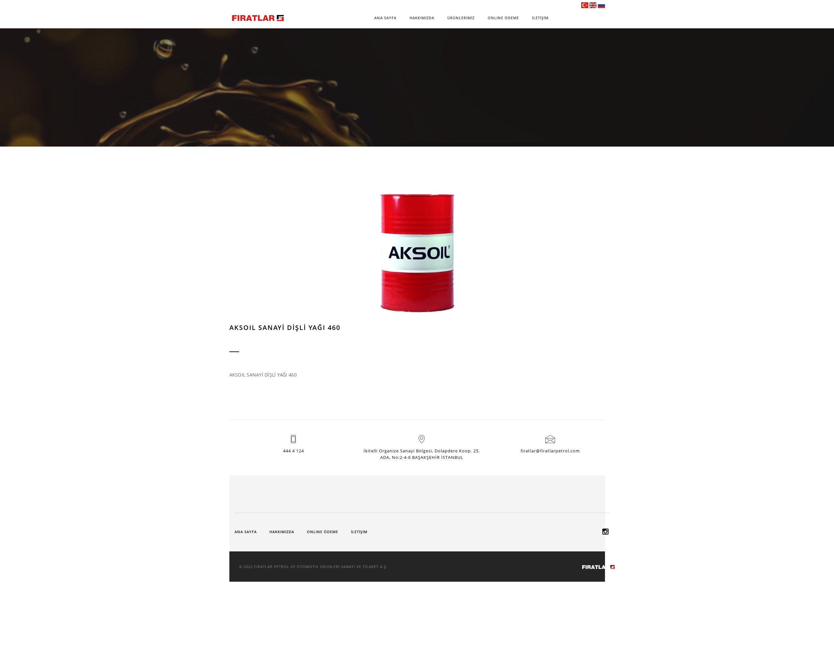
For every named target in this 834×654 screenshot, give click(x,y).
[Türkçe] (584, 5)
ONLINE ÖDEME (503, 17)
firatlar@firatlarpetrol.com (550, 451)
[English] (593, 5)
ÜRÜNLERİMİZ (461, 17)
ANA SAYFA (385, 17)
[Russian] (601, 5)
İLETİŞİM (540, 17)
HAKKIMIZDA (422, 17)
